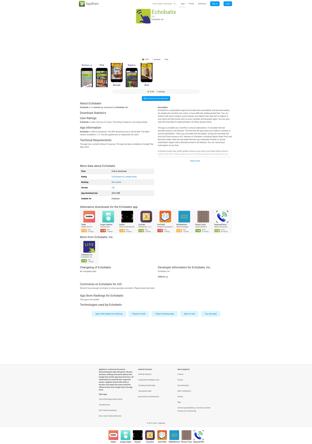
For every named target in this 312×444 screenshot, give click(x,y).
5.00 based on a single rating (124, 177)
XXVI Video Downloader (108, 410)
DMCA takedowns (184, 391)
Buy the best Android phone (148, 397)
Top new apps (211, 314)
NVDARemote (181, 225)
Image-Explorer (106, 225)
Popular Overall (138, 314)
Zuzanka (141, 225)
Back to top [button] (306, 422)
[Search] (174, 4)
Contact (180, 374)
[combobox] (162, 3)
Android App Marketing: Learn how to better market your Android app (193, 409)
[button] (195, 276)
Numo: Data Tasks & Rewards (110, 416)
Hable (83, 225)
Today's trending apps (164, 314)
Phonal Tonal (200, 225)
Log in (227, 4)
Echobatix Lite (86, 255)
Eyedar (122, 225)
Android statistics (144, 374)
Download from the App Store (157, 98)
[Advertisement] (153, 41)
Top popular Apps (144, 391)
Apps (183, 4)
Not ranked (116, 182)
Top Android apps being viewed (110, 399)
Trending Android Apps (146, 385)
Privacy (180, 380)
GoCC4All (161, 225)
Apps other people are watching (108, 314)
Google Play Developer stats (148, 380)
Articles (180, 397)
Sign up (215, 4)
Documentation (183, 385)
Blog (179, 402)
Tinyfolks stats (104, 405)
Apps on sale (189, 314)
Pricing (191, 4)
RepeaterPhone (220, 225)
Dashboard (202, 4)
